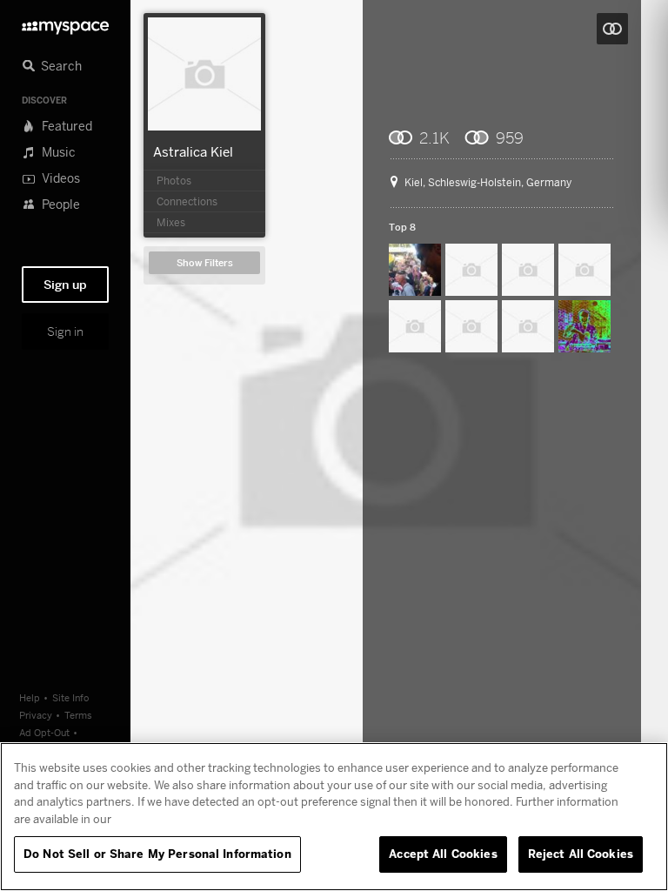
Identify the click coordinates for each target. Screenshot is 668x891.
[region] (334, 816)
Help (29, 697)
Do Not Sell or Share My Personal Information (157, 853)
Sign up (65, 284)
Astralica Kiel (193, 151)
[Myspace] (65, 23)
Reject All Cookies (580, 853)
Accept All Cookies (443, 853)
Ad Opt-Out (44, 732)
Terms (78, 714)
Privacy (35, 714)
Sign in (65, 331)
